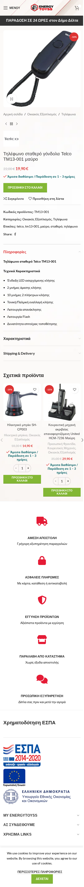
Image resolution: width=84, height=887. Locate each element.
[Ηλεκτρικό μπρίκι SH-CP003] (22, 402)
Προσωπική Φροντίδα (61, 444)
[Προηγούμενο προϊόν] (6, 123)
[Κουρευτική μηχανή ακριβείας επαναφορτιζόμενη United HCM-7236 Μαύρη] (62, 402)
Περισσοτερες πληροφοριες (39, 872)
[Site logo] (42, 7)
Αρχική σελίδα (13, 114)
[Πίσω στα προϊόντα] (11, 123)
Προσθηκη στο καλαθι (25, 187)
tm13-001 (32, 226)
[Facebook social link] (15, 234)
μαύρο (44, 226)
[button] (22, 479)
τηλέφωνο (71, 226)
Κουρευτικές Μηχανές (61, 448)
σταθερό (56, 226)
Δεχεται (42, 879)
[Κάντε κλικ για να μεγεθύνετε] (12, 99)
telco (20, 226)
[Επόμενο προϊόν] (16, 123)
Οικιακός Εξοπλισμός (42, 114)
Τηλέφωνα (68, 114)
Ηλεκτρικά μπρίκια (16, 435)
